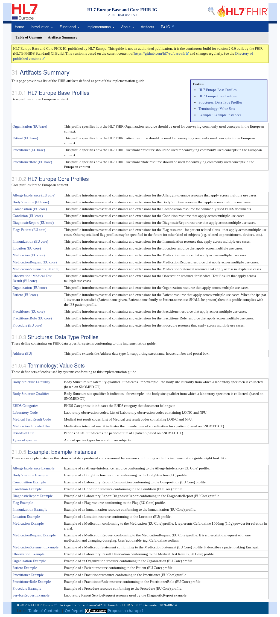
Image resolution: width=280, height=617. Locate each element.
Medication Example (28, 523)
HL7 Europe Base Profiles (218, 90)
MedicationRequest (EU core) (35, 262)
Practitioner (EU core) (29, 311)
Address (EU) (22, 353)
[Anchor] (72, 72)
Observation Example (29, 554)
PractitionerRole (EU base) (32, 162)
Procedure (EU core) (27, 325)
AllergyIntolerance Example (33, 468)
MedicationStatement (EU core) (36, 269)
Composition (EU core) (30, 209)
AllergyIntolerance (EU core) (34, 195)
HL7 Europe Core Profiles (218, 96)
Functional (68, 26)
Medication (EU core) (29, 255)
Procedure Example (27, 588)
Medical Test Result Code (32, 419)
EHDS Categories (25, 406)
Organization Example (29, 561)
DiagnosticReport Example (33, 496)
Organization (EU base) (30, 126)
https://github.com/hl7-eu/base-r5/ (159, 53)
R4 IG (165, 26)
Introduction (40, 26)
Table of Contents (44, 610)
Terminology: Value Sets (217, 109)
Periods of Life (23, 433)
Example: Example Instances (220, 115)
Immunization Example (30, 509)
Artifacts (147, 26)
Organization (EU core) (30, 288)
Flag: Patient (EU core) (29, 230)
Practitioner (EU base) (29, 150)
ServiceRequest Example (31, 595)
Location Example (26, 517)
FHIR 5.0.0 (130, 605)
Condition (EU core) (28, 216)
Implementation (99, 26)
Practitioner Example (28, 575)
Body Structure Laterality (31, 382)
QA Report (74, 610)
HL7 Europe (44, 605)
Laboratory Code (25, 412)
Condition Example (27, 489)
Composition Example (29, 482)
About (126, 26)
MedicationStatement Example (36, 547)
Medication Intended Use (31, 426)
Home (19, 26)
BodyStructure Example (30, 475)
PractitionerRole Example (32, 582)
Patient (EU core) (25, 295)
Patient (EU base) (25, 138)
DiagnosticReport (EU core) (33, 223)
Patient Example (25, 568)
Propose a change (124, 610)
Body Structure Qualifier (31, 394)
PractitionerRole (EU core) (32, 318)
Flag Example (23, 503)
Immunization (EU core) (30, 241)
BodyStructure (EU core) (31, 202)
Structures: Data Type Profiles (220, 102)
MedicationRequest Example (34, 535)
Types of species (25, 440)
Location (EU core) (27, 248)
